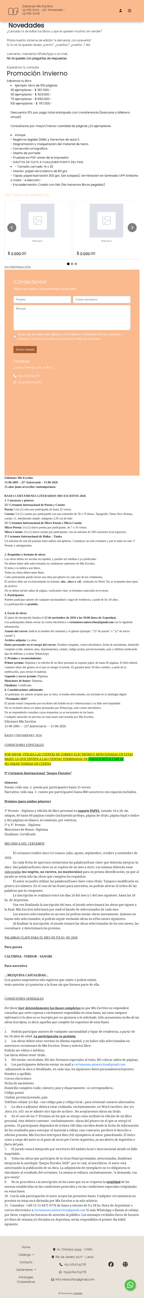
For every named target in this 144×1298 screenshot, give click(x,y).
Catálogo (25, 1254)
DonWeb (78, 1293)
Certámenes (25, 1270)
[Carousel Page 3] (75, 264)
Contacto (25, 1262)
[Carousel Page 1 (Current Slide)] (68, 264)
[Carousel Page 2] (72, 264)
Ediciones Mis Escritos (37, 6)
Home (26, 1247)
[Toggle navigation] (129, 11)
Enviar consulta (25, 349)
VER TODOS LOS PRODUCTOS (26, 195)
